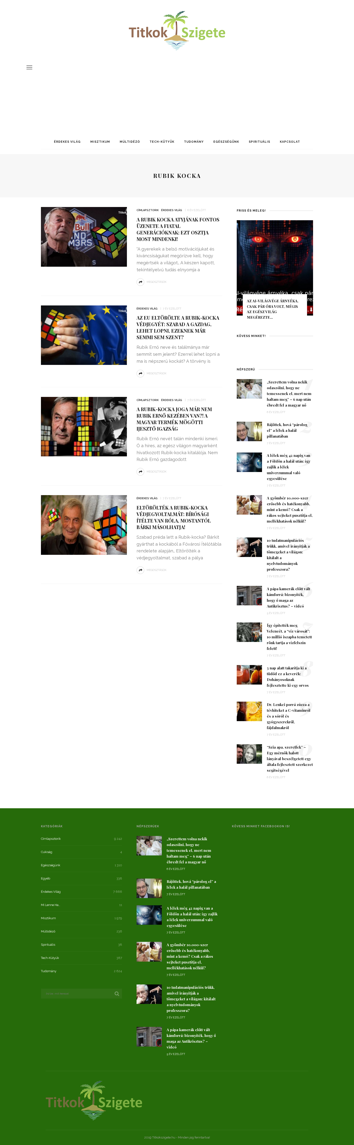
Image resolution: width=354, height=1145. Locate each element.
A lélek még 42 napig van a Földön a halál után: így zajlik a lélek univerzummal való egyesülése (288, 467)
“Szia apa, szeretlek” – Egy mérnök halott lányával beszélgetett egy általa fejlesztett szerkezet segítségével (290, 759)
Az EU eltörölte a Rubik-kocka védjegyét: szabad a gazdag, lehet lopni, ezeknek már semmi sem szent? (178, 327)
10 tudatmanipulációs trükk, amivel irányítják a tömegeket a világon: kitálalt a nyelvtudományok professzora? (191, 999)
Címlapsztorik (148, 210)
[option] (275, 272)
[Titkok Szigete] (94, 1100)
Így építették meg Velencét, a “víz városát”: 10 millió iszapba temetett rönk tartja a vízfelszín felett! (289, 637)
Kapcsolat (290, 141)
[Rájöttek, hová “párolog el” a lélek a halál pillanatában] (249, 431)
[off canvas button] (29, 67)
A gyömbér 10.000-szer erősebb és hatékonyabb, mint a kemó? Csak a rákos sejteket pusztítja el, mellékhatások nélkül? (290, 510)
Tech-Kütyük (162, 141)
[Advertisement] (177, 87)
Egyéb (45, 878)
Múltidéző (130, 141)
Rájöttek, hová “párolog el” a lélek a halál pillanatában (287, 430)
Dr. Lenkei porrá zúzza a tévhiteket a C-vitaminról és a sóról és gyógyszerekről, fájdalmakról (288, 716)
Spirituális (259, 141)
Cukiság (46, 852)
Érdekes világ (67, 141)
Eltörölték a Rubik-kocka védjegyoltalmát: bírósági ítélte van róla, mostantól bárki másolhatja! (174, 517)
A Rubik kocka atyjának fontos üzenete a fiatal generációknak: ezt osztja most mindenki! (178, 229)
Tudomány (194, 141)
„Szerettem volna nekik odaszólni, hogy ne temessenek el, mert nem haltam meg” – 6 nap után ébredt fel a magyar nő (289, 394)
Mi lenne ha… (50, 905)
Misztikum (100, 141)
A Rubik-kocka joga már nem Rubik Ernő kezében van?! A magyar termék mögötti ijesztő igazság (174, 419)
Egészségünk (226, 141)
